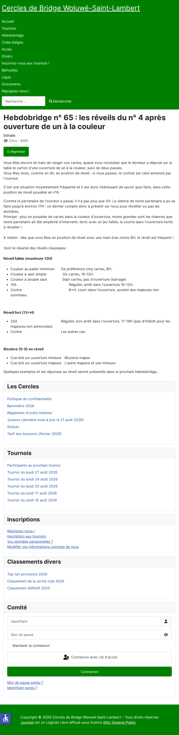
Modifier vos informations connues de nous (43, 547)
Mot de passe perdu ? (25, 682)
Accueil (8, 21)
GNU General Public (119, 722)
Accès (7, 49)
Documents (11, 84)
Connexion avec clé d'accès (93, 657)
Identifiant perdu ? (22, 688)
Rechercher (62, 101)
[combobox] (23, 101)
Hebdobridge (13, 35)
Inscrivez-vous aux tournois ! (25, 63)
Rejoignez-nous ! (15, 91)
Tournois (9, 28)
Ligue (6, 77)
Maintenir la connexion (31, 645)
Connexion (89, 671)
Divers (7, 56)
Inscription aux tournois (26, 536)
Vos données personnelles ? (30, 541)
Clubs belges (12, 42)
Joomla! (27, 722)
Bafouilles (10, 70)
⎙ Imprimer (16, 151)
